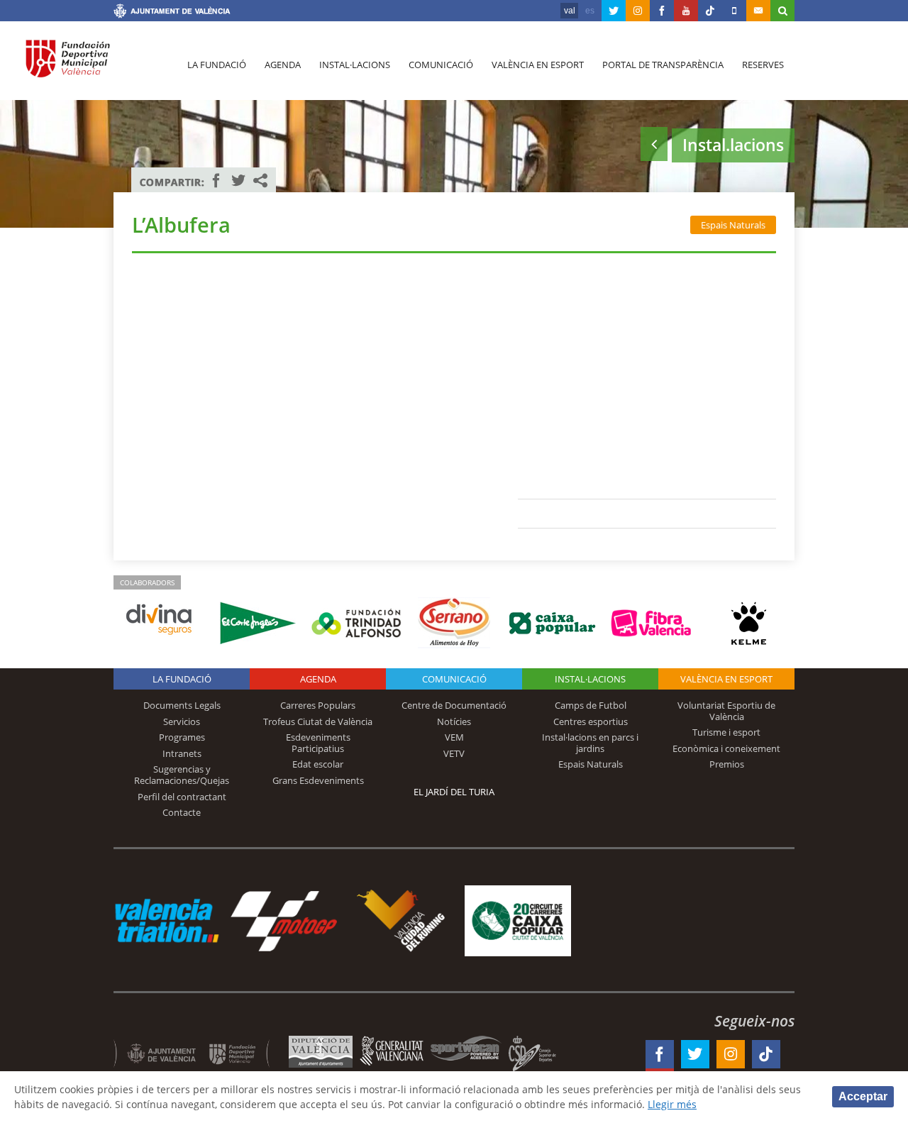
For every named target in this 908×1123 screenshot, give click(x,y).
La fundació (216, 64)
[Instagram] (638, 10)
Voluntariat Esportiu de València (726, 711)
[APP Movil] (734, 10)
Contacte (181, 812)
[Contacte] (758, 10)
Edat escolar (317, 764)
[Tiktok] (710, 10)
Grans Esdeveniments (318, 780)
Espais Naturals (733, 224)
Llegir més (672, 1104)
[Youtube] (686, 10)
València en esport (538, 64)
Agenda (283, 64)
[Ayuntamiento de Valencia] (172, 13)
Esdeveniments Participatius (318, 743)
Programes (182, 737)
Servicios (181, 721)
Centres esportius (590, 721)
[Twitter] (614, 10)
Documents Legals (182, 705)
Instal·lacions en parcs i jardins (590, 743)
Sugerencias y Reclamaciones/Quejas (181, 775)
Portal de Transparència (663, 64)
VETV (454, 753)
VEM (454, 737)
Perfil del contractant (182, 796)
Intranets (181, 753)
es (589, 11)
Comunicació (441, 64)
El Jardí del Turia (454, 791)
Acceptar (862, 1096)
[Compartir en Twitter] (238, 180)
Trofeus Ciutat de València (317, 721)
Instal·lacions (354, 64)
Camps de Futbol (590, 705)
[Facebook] (662, 10)
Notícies (454, 721)
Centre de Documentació (454, 705)
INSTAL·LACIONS (590, 679)
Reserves (763, 64)
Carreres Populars (317, 705)
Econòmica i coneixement (726, 748)
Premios (726, 764)
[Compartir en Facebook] (216, 180)
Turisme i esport (726, 732)
